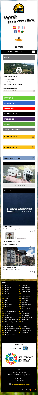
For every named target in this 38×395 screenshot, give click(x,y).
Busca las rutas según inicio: (10, 88)
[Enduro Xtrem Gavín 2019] (19, 68)
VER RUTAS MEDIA (9, 103)
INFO (31, 231)
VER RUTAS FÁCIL (8, 98)
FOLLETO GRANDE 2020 (10, 136)
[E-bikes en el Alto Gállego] (19, 174)
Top (1, 393)
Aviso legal (5, 390)
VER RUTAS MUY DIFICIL (10, 114)
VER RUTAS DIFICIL (9, 108)
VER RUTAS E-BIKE (9, 124)
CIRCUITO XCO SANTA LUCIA (12, 129)
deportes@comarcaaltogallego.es (21, 384)
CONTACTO (19, 47)
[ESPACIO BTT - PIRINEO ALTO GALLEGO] (19, 14)
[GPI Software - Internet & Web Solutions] (32, 390)
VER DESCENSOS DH (9, 119)
